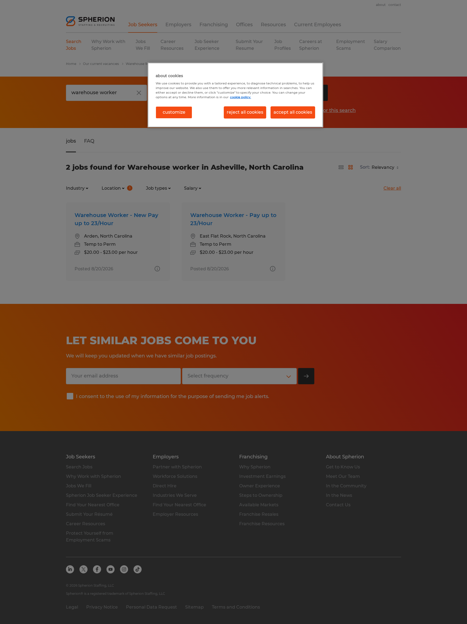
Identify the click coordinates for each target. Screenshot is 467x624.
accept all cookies (292, 112)
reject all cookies (245, 112)
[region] (235, 95)
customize (174, 112)
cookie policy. (240, 97)
